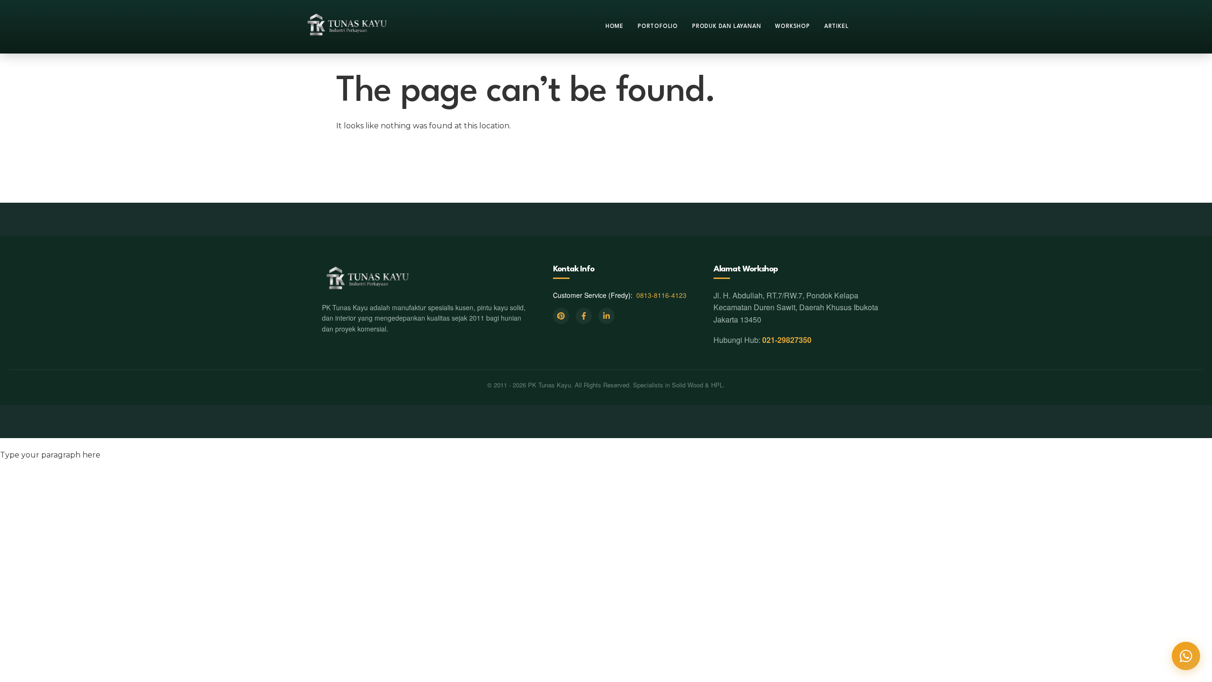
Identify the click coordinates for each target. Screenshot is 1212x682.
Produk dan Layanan (726, 26)
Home (615, 26)
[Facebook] (584, 316)
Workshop (792, 26)
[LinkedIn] (606, 316)
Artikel (836, 26)
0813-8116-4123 (661, 295)
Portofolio (658, 26)
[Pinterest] (561, 316)
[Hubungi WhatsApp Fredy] (1186, 656)
